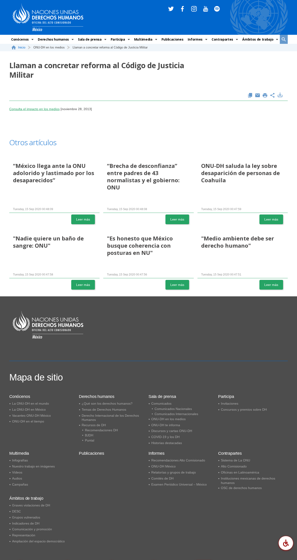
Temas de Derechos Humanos (104, 409)
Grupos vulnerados (26, 517)
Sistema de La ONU (235, 460)
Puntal (89, 440)
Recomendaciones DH (101, 430)
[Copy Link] (250, 96)
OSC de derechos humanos (241, 488)
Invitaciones (229, 403)
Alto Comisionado (234, 466)
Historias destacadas (166, 443)
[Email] (257, 96)
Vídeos (17, 472)
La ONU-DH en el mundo (30, 403)
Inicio (21, 47)
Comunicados (161, 403)
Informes (195, 39)
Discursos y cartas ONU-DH (171, 431)
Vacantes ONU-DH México (31, 415)
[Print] (265, 96)
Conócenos (20, 39)
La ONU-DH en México (29, 409)
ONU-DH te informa (165, 425)
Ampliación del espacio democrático (38, 541)
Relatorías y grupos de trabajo (173, 472)
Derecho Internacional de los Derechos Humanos (110, 418)
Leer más (83, 219)
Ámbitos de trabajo (257, 39)
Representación (23, 535)
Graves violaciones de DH (31, 505)
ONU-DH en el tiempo (28, 421)
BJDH (89, 435)
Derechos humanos (53, 39)
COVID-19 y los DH (165, 437)
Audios (17, 478)
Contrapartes (222, 39)
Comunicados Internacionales (176, 414)
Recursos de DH (94, 425)
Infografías (20, 460)
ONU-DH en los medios (168, 419)
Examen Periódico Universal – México (179, 484)
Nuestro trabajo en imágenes (33, 466)
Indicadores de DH (25, 523)
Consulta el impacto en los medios (34, 109)
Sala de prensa (90, 39)
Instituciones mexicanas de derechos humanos (248, 481)
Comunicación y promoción (32, 529)
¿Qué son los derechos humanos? (107, 403)
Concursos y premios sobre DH (244, 409)
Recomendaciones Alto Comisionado (178, 460)
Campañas (20, 484)
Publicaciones (172, 39)
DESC (16, 511)
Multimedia (143, 39)
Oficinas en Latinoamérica (240, 472)
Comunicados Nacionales (173, 409)
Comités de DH (162, 478)
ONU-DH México (163, 466)
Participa (118, 39)
